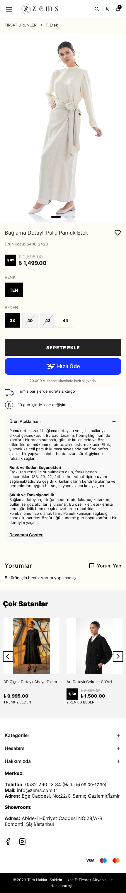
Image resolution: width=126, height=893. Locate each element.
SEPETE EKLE (63, 348)
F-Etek (52, 25)
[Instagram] (22, 841)
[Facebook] (8, 841)
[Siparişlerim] (107, 8)
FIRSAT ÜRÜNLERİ (21, 25)
